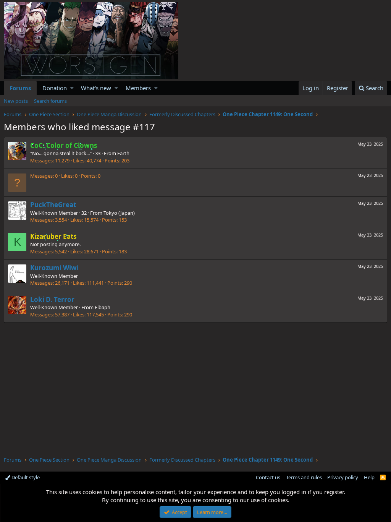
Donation (54, 88)
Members (138, 88)
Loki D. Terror (52, 299)
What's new (96, 88)
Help (369, 477)
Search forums (50, 100)
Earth (123, 153)
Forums (20, 88)
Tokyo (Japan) (119, 212)
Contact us (268, 477)
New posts (16, 100)
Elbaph (102, 307)
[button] (72, 88)
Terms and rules (304, 477)
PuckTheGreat (53, 204)
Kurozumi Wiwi (54, 267)
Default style (25, 477)
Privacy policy (342, 477)
